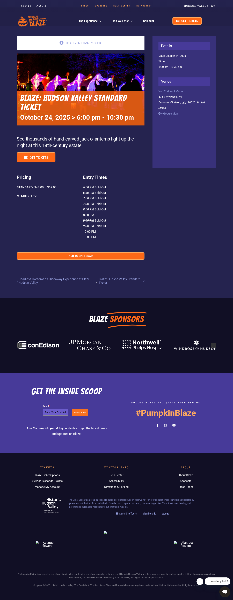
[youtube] (174, 425)
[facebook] (157, 425)
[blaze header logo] (33, 16)
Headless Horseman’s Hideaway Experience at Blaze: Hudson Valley (54, 280)
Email (46, 406)
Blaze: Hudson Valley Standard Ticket (119, 280)
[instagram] (166, 425)
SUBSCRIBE (80, 412)
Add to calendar (81, 256)
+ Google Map (169, 113)
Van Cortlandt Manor (171, 91)
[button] (19, 345)
